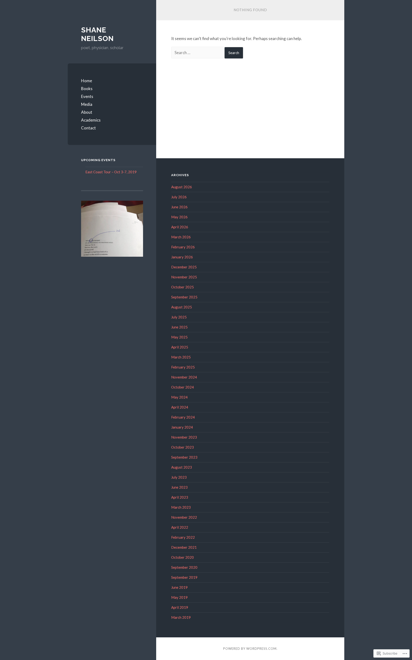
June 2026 (179, 207)
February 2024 (183, 417)
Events (87, 96)
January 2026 (182, 257)
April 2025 (179, 347)
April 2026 (179, 227)
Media (86, 104)
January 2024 (182, 427)
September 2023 (184, 457)
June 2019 (179, 587)
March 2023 (181, 507)
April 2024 (179, 407)
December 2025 (184, 267)
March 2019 (181, 617)
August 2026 (181, 187)
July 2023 (179, 477)
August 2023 (181, 467)
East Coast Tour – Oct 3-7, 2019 (111, 172)
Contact (88, 127)
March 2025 (181, 357)
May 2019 (179, 597)
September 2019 (184, 577)
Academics (91, 120)
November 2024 (184, 377)
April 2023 (179, 497)
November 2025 (184, 277)
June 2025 (179, 327)
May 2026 (179, 217)
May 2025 (179, 337)
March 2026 (181, 237)
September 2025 (184, 297)
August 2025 (181, 307)
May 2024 (179, 397)
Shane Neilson (97, 34)
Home (86, 80)
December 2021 (184, 547)
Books (87, 88)
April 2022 (179, 527)
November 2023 (184, 437)
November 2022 (184, 517)
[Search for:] (197, 52)
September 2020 (184, 567)
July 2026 (179, 197)
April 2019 (179, 607)
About (86, 112)
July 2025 (179, 317)
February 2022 (183, 537)
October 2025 (182, 287)
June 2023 (179, 487)
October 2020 (182, 557)
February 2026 (183, 247)
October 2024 (182, 387)
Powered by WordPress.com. (250, 648)
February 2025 (183, 367)
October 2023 (182, 447)
